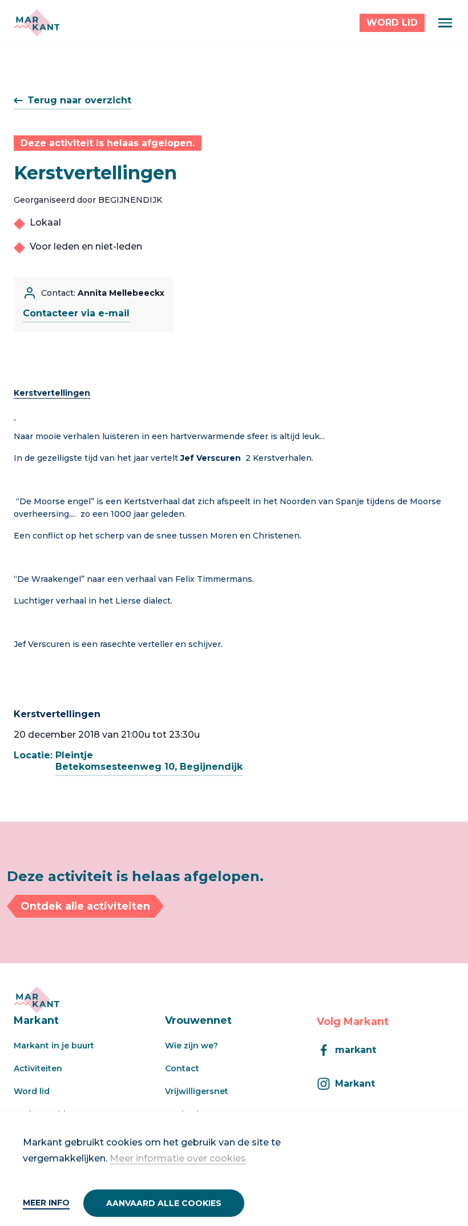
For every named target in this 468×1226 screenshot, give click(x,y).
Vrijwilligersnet (196, 1091)
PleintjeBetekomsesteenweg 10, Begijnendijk (149, 761)
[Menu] (445, 23)
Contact (182, 1068)
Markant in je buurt (54, 1045)
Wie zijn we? (191, 1045)
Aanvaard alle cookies (163, 1203)
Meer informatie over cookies (178, 1158)
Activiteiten (38, 1068)
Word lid (32, 1091)
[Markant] (36, 23)
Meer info (46, 1202)
